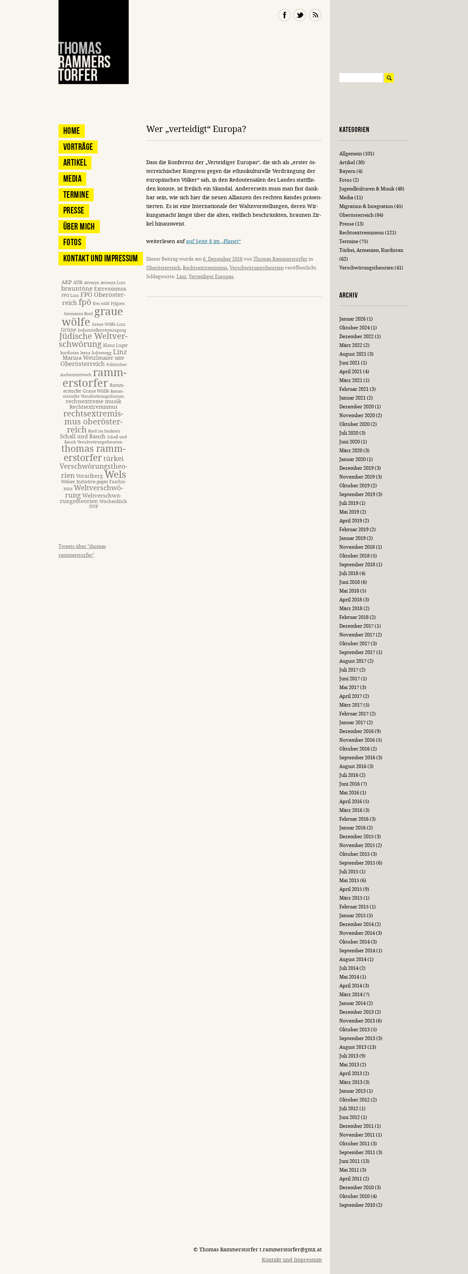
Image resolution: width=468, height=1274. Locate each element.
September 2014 (357, 950)
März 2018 (350, 608)
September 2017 (357, 652)
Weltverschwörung (94, 491)
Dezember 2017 (356, 626)
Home (71, 131)
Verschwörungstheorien (257, 268)
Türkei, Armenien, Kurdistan (371, 250)
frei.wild (101, 303)
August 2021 (352, 354)
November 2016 (357, 740)
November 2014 (357, 933)
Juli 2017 (348, 670)
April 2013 (350, 1073)
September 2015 (357, 863)
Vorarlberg (89, 476)
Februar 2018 (354, 617)
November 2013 (357, 1021)
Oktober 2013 (354, 1029)
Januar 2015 (352, 915)
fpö (85, 302)
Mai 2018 (349, 591)
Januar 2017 (352, 722)
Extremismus (110, 289)
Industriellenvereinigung (102, 330)
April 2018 (350, 599)
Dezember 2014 (356, 924)
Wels (115, 474)
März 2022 (350, 345)
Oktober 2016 (354, 749)
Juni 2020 (349, 442)
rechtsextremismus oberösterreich (93, 422)
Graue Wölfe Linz (108, 324)
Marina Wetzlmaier (88, 358)
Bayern (347, 171)
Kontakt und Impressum (100, 258)
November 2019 (357, 477)
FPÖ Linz (70, 295)
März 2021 (350, 380)
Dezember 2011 (356, 1126)
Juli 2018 (348, 573)
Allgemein (350, 153)
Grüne (68, 330)
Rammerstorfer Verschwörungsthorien (93, 394)
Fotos (72, 242)
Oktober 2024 (354, 327)
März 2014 (350, 994)
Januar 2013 (352, 1091)
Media (72, 179)
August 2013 (352, 1047)
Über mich (79, 226)
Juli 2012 (348, 1108)
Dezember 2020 (356, 406)
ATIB (78, 282)
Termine (76, 195)
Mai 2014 (349, 977)
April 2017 (350, 696)
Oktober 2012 (354, 1100)
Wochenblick (113, 501)
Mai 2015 (349, 880)
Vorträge (78, 147)
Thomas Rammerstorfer (280, 259)
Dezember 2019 (356, 468)
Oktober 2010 (354, 1196)
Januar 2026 (352, 319)
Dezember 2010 (356, 1187)
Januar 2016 (352, 828)
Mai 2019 (349, 512)
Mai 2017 (349, 687)
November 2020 (357, 415)
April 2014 (350, 985)
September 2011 (357, 1152)
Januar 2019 (352, 538)
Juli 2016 (348, 775)
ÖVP (93, 506)
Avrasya (91, 282)
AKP (66, 282)
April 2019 (350, 520)
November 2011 (357, 1135)
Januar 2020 (352, 459)
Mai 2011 (349, 1170)
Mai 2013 (349, 1064)
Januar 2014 (352, 1003)
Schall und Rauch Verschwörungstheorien (95, 440)
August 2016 (352, 766)
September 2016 (357, 757)
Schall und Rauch (83, 436)
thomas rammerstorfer (93, 453)
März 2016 (350, 810)
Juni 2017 (349, 678)
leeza (85, 353)
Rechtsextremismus (205, 268)
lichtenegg (102, 353)
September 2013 (357, 1038)
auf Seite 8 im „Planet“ (213, 241)
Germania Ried (78, 313)
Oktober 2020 (354, 424)
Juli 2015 (348, 871)
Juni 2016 (349, 784)
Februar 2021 (354, 389)
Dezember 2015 (356, 836)
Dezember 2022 (356, 336)
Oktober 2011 (354, 1143)
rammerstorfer (95, 378)
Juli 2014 (348, 968)
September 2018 (357, 564)
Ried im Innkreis (104, 431)
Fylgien (118, 303)
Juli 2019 (348, 503)
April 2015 (350, 889)
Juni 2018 (349, 582)
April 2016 (350, 801)
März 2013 (350, 1082)
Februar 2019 (354, 529)
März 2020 (350, 450)
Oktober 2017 (354, 643)
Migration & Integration (366, 206)
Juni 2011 (349, 1161)
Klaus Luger (115, 345)
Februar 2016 (354, 819)
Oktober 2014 (354, 942)
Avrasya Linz (113, 282)
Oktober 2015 (354, 854)
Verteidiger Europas (211, 276)
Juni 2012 (349, 1117)
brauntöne (77, 288)
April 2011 (350, 1179)
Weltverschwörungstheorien (91, 498)
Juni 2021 (349, 363)
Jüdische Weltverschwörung (93, 340)
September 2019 (357, 494)
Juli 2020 (348, 433)
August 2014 (352, 959)
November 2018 (357, 547)
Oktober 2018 (354, 556)
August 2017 (352, 661)
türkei (113, 458)
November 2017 (357, 635)
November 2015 (357, 845)
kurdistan (69, 353)
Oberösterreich (163, 268)
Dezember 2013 (356, 1012)
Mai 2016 (349, 792)
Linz (181, 276)
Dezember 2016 (356, 731)
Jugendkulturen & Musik (367, 189)
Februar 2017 (354, 714)
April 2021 (350, 371)
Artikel (75, 162)
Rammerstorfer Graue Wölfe (94, 388)
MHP (119, 358)
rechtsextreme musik (93, 401)
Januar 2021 (352, 398)
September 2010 (357, 1205)
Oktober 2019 (354, 485)
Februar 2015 (354, 907)
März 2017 (350, 705)
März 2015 (350, 898)
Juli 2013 (348, 1056)
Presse (73, 210)
